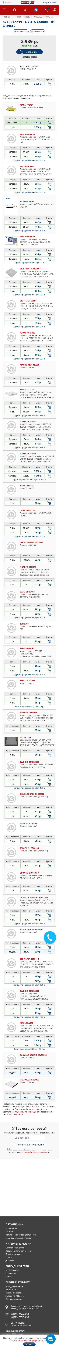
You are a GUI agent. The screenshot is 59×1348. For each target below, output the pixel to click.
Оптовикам (10, 1273)
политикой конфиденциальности (35, 1152)
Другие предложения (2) (29, 294)
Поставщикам (12, 1270)
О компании (11, 1228)
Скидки (8, 1276)
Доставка (9, 1260)
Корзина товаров (13, 1299)
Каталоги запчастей (15, 1247)
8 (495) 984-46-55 (20, 1314)
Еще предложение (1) (29, 706)
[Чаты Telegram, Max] (51, 1339)
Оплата (8, 1257)
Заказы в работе (13, 1292)
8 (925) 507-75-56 (20, 1317)
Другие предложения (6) (29, 160)
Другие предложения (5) (29, 192)
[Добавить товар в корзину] (49, 83)
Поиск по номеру (13, 1254)
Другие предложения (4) (29, 617)
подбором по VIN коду (25, 1111)
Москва (8, 2)
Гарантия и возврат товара (18, 1238)
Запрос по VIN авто (14, 1296)
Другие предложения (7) (29, 358)
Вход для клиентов (14, 1286)
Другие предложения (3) (29, 536)
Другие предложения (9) (29, 479)
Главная (6, 16)
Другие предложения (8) (29, 230)
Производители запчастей (18, 1251)
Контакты (10, 1231)
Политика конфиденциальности (20, 1234)
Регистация (10, 1289)
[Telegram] (36, 11)
